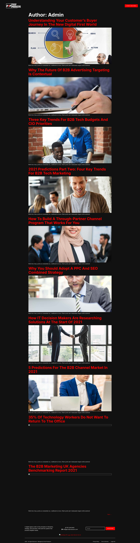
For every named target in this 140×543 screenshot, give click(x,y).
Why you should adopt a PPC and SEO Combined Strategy (63, 270)
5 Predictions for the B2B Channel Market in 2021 (68, 369)
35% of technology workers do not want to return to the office (68, 419)
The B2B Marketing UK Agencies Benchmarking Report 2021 (57, 468)
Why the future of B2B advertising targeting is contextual (68, 72)
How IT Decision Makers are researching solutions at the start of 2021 (65, 320)
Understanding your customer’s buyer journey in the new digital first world (62, 22)
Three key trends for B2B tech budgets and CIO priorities (68, 121)
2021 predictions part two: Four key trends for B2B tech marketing (67, 171)
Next (109, 514)
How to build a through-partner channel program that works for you (65, 221)
